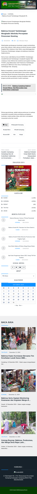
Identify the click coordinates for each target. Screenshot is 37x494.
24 (13, 299)
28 (33, 299)
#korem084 (6, 134)
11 (18, 293)
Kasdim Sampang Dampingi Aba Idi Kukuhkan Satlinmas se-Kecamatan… (8, 154)
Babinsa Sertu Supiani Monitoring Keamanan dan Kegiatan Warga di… (16, 399)
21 (33, 296)
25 (18, 299)
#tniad (21, 134)
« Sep (16, 305)
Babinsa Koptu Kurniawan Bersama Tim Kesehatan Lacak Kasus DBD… (17, 357)
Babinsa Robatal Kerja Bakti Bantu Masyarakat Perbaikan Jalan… (29, 154)
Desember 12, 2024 (14, 352)
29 (3, 302)
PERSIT (5, 204)
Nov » (20, 305)
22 (3, 299)
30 (8, 302)
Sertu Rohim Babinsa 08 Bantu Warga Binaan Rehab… (22, 246)
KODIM (5, 198)
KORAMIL (11, 14)
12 (23, 293)
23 (8, 299)
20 (28, 296)
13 (28, 293)
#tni (14, 134)
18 (18, 296)
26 (23, 299)
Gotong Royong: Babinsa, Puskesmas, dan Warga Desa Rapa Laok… (17, 441)
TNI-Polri (5, 207)
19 (23, 296)
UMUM (5, 211)
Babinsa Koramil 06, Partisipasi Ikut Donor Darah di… (22, 227)
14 (33, 293)
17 (13, 296)
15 (3, 296)
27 (28, 299)
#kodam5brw (6, 129)
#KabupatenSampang (17, 124)
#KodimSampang (19, 129)
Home (4, 14)
